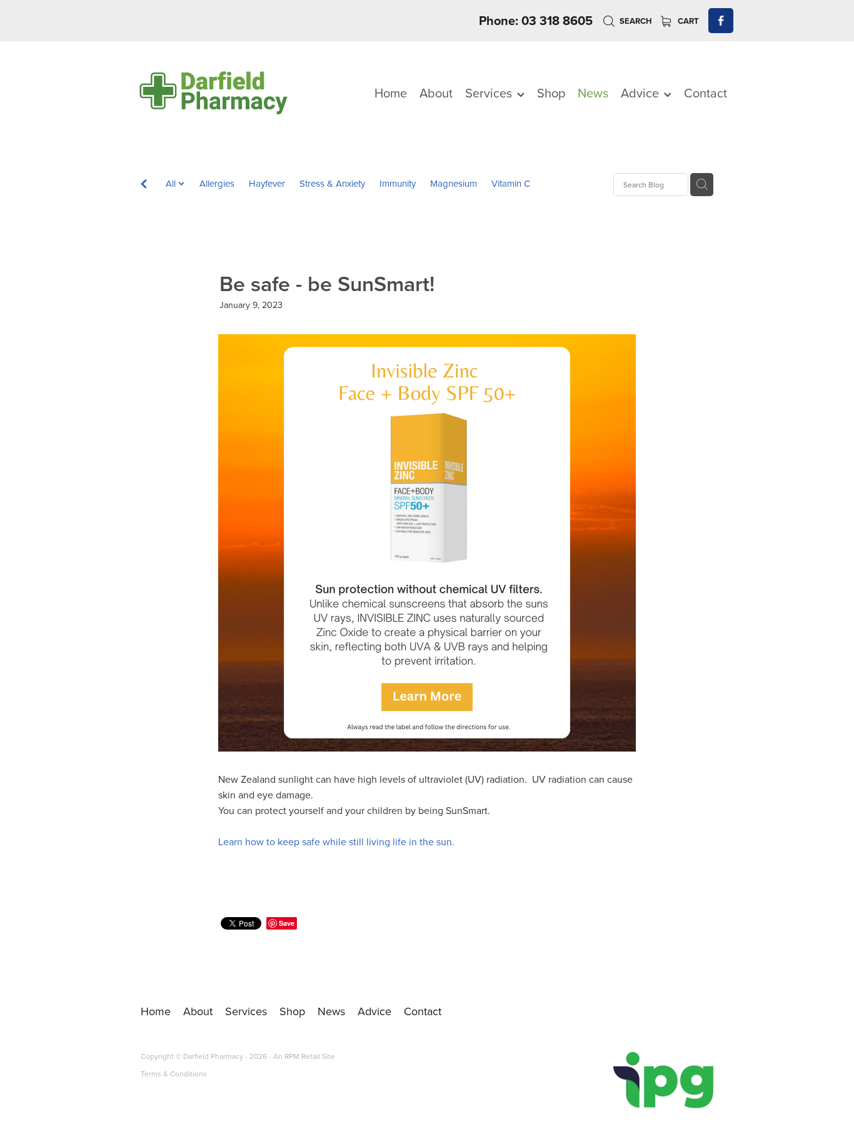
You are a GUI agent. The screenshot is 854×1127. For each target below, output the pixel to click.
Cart (687, 21)
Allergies (216, 183)
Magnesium (453, 183)
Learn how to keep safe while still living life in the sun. (336, 841)
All (172, 183)
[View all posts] (144, 185)
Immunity (397, 183)
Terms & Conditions (174, 1073)
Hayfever (267, 183)
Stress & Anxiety (332, 183)
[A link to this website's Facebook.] (720, 20)
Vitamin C (510, 183)
